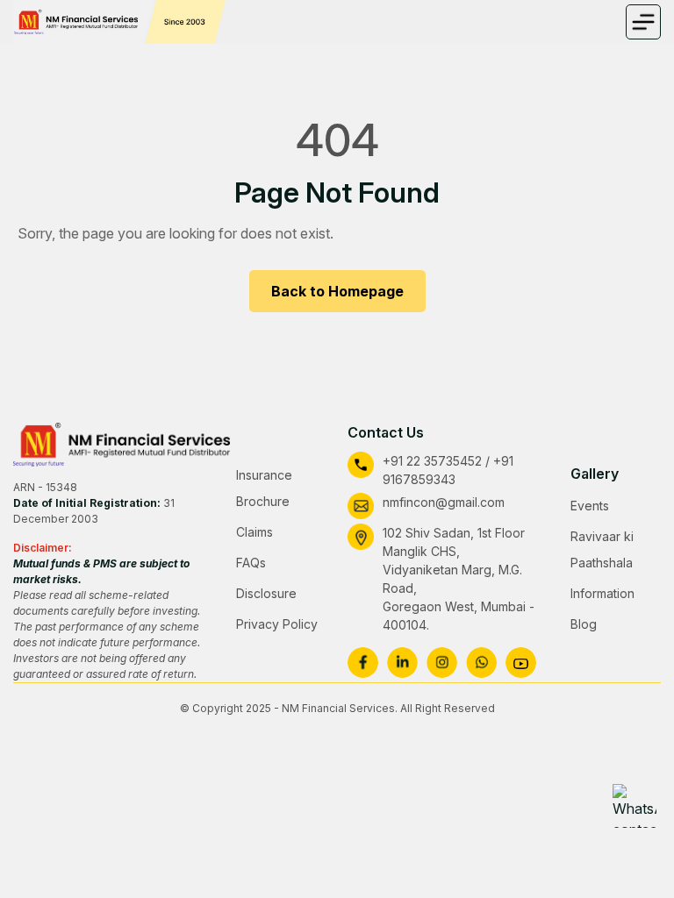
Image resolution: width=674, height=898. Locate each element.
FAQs (251, 562)
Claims (254, 531)
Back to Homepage (337, 291)
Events (589, 505)
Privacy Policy (277, 623)
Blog (583, 623)
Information (602, 593)
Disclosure (266, 593)
